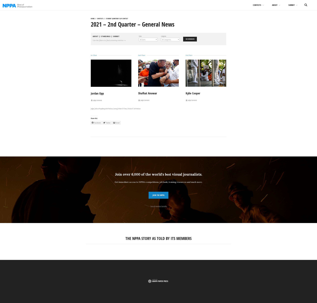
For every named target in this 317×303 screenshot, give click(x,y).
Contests (257, 5)
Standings (106, 36)
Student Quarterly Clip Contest (117, 19)
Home (92, 19)
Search (306, 4)
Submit (291, 5)
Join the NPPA (158, 195)
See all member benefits (158, 206)
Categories (163, 36)
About (274, 5)
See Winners (190, 39)
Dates (140, 36)
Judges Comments (97, 100)
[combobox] (148, 39)
